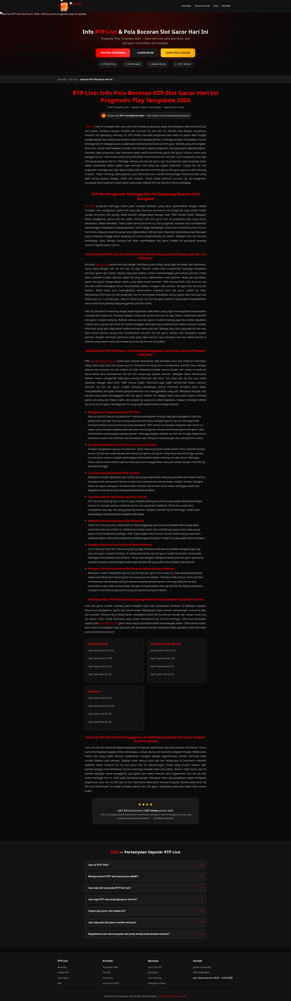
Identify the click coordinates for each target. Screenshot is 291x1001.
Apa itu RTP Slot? (98, 865)
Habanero (108, 977)
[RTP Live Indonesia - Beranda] (76, 6)
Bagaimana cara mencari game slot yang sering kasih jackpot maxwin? (129, 934)
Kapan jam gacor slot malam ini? (107, 911)
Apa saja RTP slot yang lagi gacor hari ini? (112, 899)
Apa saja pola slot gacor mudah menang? (112, 922)
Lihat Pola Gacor (178, 52)
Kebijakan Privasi (157, 983)
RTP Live (90, 126)
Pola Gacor (202, 5)
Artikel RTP (63, 972)
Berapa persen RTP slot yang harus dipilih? (113, 876)
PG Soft (106, 972)
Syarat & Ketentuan (168, 996)
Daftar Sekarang (113, 52)
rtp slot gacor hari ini (103, 361)
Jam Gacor (153, 972)
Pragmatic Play (110, 967)
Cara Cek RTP (155, 967)
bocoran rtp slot (108, 623)
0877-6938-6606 (201, 972)
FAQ (215, 5)
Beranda (62, 967)
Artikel (186, 5)
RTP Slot (90, 206)
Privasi (184, 996)
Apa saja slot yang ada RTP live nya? (109, 888)
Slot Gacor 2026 (111, 983)
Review (226, 5)
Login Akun (145, 52)
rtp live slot (101, 264)
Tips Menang (154, 977)
